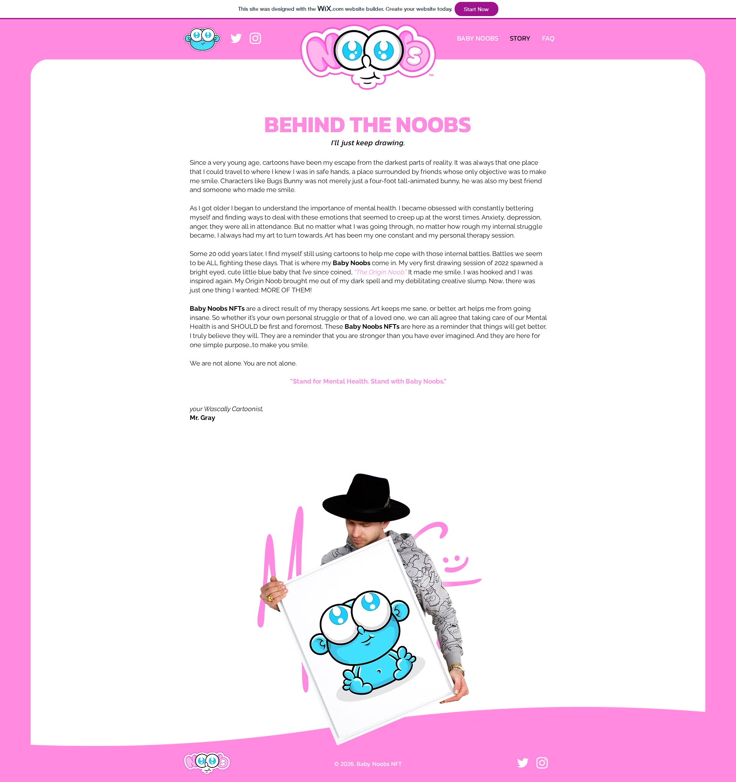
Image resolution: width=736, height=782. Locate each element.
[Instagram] (255, 38)
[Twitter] (236, 38)
